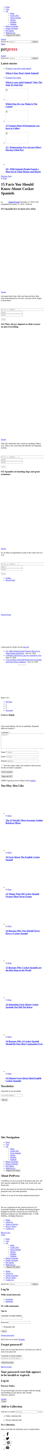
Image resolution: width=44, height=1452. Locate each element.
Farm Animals (15, 18)
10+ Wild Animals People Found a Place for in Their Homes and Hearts (23, 170)
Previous (4, 176)
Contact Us (10, 1229)
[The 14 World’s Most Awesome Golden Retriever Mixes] (24, 802)
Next (9, 176)
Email (4, 757)
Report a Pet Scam (13, 35)
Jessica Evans (6, 615)
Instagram (9, 1301)
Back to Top (5, 1233)
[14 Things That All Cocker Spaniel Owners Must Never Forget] (24, 875)
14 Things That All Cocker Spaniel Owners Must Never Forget (22, 895)
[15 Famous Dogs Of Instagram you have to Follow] (24, 116)
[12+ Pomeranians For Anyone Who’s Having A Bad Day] (24, 138)
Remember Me (9, 1327)
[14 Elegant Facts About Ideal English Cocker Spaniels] (24, 1060)
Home (8, 1220)
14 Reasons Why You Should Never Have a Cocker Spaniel (23, 932)
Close (3, 1235)
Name (4, 752)
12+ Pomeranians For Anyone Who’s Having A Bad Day (23, 148)
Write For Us (10, 33)
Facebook (9, 1299)
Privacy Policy (11, 1226)
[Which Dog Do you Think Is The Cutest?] (24, 95)
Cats (7, 9)
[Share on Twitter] (7, 1440)
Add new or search (8, 1412)
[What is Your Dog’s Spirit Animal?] (24, 68)
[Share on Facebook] (7, 1435)
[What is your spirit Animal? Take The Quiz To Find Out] (24, 78)
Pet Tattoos (10, 31)
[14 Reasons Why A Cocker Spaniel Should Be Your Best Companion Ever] (24, 1023)
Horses (12, 20)
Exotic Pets (14, 16)
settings (33, 781)
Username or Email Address (11, 1316)
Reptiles (13, 22)
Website (4, 761)
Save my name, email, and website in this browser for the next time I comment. (21, 767)
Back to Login (6, 1367)
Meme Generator (12, 26)
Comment (5, 732)
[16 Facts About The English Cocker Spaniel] (24, 839)
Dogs (8, 7)
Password (4, 1322)
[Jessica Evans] (15, 612)
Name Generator (12, 28)
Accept (3, 1399)
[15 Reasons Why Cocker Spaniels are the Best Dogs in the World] (24, 949)
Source (3, 292)
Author (8, 578)
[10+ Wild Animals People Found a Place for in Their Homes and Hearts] (24, 160)
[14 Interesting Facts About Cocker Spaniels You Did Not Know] (24, 986)
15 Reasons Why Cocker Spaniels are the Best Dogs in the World (23, 969)
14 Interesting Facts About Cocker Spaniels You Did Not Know (22, 1005)
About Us (9, 1222)
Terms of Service (12, 1224)
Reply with (7, 776)
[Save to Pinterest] (8, 1443)
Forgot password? (7, 1335)
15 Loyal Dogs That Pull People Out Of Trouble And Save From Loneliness (24, 661)
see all (26, 647)
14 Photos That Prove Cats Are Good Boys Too (23, 655)
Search (35, 42)
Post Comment (7, 772)
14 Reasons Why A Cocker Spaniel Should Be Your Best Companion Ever (24, 1042)
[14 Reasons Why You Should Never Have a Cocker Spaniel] (24, 912)
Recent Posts (10, 580)
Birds (12, 13)
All (7, 11)
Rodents (13, 24)
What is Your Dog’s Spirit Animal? (22, 73)
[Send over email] (7, 1449)
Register (22, 1339)
